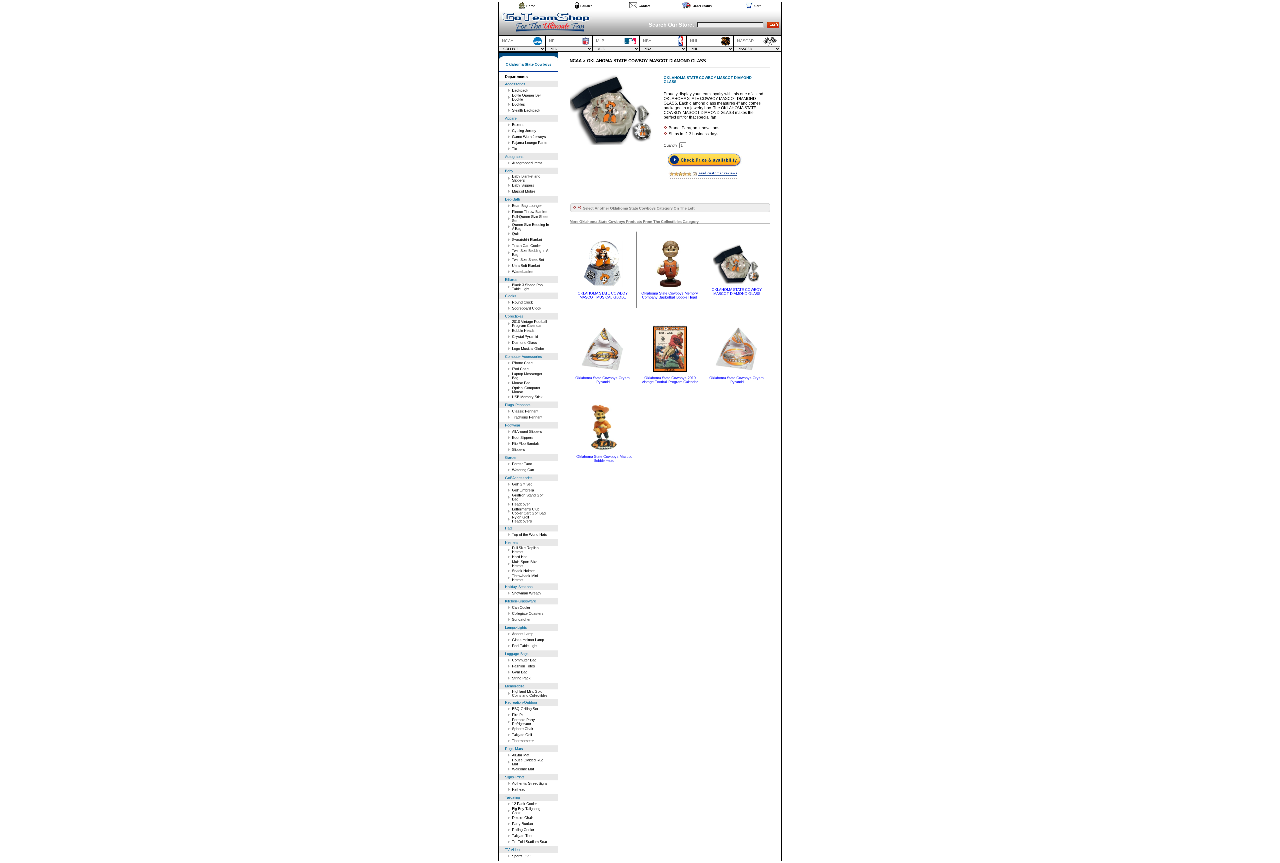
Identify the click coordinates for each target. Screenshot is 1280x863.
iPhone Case (522, 363)
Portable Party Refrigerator (523, 722)
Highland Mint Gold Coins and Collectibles (530, 693)
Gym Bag (519, 672)
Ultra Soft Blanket (526, 266)
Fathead (518, 789)
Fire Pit (517, 715)
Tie (514, 149)
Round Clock (522, 302)
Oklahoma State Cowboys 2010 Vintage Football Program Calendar (670, 380)
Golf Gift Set (522, 484)
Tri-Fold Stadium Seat (529, 842)
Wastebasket (522, 272)
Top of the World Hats (529, 534)
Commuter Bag (524, 660)
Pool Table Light (524, 646)
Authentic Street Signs (530, 783)
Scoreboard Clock (526, 308)
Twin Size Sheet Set (528, 260)
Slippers (518, 449)
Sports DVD (521, 856)
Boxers (518, 125)
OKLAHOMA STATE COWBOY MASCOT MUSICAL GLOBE (603, 295)
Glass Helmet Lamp (528, 640)
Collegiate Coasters (528, 613)
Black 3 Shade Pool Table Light (527, 287)
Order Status (702, 6)
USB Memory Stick (527, 397)
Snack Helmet (523, 571)
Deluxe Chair (522, 818)
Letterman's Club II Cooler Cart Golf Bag (529, 511)
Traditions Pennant (527, 417)
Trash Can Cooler (526, 246)
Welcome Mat (523, 769)
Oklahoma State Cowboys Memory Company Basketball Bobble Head (669, 295)
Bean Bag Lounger (527, 206)
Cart (757, 6)
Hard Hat (519, 557)
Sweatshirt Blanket (527, 240)
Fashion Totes (523, 666)
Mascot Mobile (523, 191)
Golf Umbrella (523, 490)
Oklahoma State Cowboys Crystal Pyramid (602, 380)
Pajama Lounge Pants (529, 143)
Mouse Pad (521, 383)
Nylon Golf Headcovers (522, 519)
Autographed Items (527, 163)
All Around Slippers (527, 431)
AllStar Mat (520, 755)
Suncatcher (521, 619)
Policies (586, 6)
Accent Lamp (522, 634)
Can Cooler (521, 607)
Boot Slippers (522, 437)
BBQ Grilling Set (525, 709)
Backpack (520, 90)
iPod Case (520, 369)
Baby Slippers (523, 185)
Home (530, 6)
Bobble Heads (523, 331)
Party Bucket (522, 824)
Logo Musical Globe (528, 349)
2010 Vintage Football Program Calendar (529, 324)
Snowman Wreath (526, 593)
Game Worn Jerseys (529, 137)
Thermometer (523, 741)
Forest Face (522, 464)
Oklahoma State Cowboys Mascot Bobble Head (604, 458)
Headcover (521, 504)
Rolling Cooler (523, 830)
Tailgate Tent (522, 836)
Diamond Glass (524, 343)
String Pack (521, 678)
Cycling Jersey (524, 131)
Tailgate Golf (522, 735)
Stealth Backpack (526, 110)
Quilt (515, 234)
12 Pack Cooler (524, 804)
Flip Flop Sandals (526, 443)
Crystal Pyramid (525, 337)
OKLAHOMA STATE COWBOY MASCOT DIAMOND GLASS (737, 292)
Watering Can (523, 470)
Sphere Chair (522, 729)
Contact (644, 6)
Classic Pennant (525, 411)
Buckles (518, 104)
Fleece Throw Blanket (529, 212)
